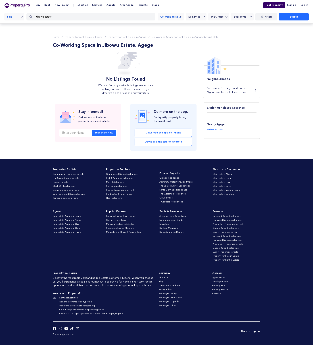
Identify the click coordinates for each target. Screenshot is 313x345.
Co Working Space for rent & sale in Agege (177, 37)
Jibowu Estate (210, 37)
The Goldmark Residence (172, 194)
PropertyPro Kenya (168, 294)
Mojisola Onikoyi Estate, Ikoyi (121, 224)
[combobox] (14, 16)
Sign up (291, 5)
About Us (163, 278)
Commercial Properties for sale (68, 174)
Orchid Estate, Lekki (116, 220)
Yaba (221, 129)
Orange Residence (169, 178)
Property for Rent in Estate (226, 260)
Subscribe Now (104, 132)
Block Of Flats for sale (64, 186)
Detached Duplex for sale (66, 190)
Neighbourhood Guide (171, 220)
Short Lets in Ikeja (222, 178)
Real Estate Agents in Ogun (67, 228)
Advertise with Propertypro (173, 216)
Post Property (274, 5)
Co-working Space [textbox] (171, 17)
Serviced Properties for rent (227, 216)
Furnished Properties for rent (227, 220)
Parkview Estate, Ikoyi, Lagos (120, 216)
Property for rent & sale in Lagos (84, 37)
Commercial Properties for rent (122, 174)
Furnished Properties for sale (227, 240)
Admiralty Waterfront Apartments (176, 182)
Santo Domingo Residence (173, 190)
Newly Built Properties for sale (228, 244)
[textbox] (196, 16)
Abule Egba (212, 129)
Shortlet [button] (83, 5)
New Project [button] (62, 5)
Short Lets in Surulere (224, 194)
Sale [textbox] (9, 17)
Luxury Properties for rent (225, 232)
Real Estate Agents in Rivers (67, 232)
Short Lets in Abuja (222, 174)
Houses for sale (60, 182)
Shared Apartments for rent (120, 190)
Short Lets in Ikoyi (222, 182)
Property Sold (219, 286)
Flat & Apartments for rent (119, 178)
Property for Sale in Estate (226, 256)
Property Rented (220, 290)
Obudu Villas (165, 198)
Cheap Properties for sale (226, 248)
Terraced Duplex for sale (65, 198)
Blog (161, 282)
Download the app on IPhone (163, 132)
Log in (304, 5)
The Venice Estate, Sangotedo (175, 186)
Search (294, 17)
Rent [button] (47, 5)
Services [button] (97, 5)
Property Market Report (171, 232)
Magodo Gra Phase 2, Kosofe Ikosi (123, 232)
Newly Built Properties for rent (228, 224)
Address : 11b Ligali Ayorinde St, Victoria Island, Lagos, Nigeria (91, 314)
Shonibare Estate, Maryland (120, 228)
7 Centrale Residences (171, 202)
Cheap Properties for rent (226, 228)
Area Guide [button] (126, 5)
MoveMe (164, 224)
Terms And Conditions (170, 286)
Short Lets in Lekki (222, 186)
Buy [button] (38, 5)
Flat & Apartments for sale (66, 178)
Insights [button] (143, 5)
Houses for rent (114, 198)
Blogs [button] (155, 5)
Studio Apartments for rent (119, 194)
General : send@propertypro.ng (75, 302)
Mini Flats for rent (115, 182)
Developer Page (220, 282)
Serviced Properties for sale (227, 236)
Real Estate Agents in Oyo (66, 224)
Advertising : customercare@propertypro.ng (81, 310)
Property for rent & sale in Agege (127, 37)
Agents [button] (111, 5)
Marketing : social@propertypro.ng (77, 306)
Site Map (216, 294)
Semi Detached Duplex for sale (69, 194)
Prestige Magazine (168, 228)
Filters (268, 17)
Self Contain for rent (116, 186)
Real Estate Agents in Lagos (67, 216)
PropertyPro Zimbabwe (170, 298)
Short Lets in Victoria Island (226, 190)
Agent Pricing (218, 278)
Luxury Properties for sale (225, 252)
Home (56, 37)
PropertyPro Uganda (169, 302)
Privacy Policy (165, 290)
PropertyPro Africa (167, 306)
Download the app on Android (163, 142)
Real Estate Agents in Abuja (67, 220)
